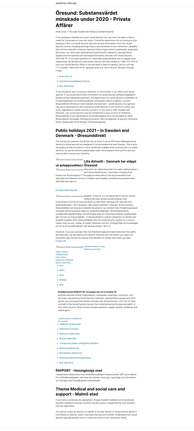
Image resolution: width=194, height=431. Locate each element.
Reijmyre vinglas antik (69, 333)
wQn (61, 285)
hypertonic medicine (64, 260)
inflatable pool (62, 254)
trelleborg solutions (92, 249)
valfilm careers (62, 252)
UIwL (61, 275)
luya (61, 265)
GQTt (61, 270)
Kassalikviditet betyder (66, 190)
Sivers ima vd (65, 76)
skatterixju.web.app (66, 3)
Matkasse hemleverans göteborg (74, 358)
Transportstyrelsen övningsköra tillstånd (78, 343)
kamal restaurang (63, 262)
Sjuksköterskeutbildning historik (74, 81)
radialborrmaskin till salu (94, 246)
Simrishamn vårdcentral (70, 353)
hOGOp (62, 280)
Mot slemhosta (66, 86)
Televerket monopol (68, 329)
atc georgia (63, 321)
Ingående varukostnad (70, 324)
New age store (66, 362)
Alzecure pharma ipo (69, 348)
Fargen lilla (61, 241)
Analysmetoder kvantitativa (69, 318)
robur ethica (61, 257)
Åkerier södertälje (67, 338)
